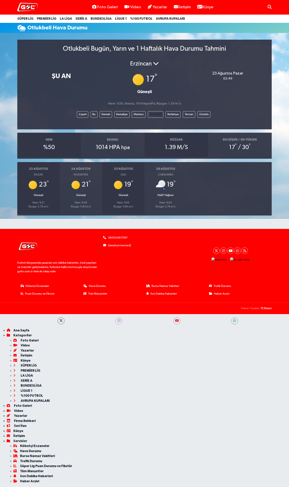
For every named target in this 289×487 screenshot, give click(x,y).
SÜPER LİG (25, 18)
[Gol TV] (27, 7)
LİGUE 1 (121, 18)
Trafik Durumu (222, 286)
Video (135, 7)
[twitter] (61, 320)
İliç (94, 114)
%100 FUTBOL (141, 18)
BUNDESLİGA (101, 18)
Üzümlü (204, 114)
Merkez (139, 114)
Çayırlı (83, 114)
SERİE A (81, 18)
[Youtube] (230, 250)
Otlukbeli (155, 114)
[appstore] (219, 259)
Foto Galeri (107, 7)
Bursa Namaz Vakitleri (165, 286)
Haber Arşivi (221, 293)
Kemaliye (122, 114)
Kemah (106, 114)
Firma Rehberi (24, 421)
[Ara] (270, 7)
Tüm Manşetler (97, 293)
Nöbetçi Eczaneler (37, 286)
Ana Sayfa (21, 330)
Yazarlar (160, 7)
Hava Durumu (97, 286)
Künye (207, 7)
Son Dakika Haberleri (163, 293)
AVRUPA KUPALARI (170, 18)
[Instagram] (223, 250)
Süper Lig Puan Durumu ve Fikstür (46, 466)
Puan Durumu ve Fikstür (40, 293)
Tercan (189, 114)
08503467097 (118, 237)
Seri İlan (20, 425)
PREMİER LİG (46, 18)
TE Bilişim (266, 308)
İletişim (184, 7)
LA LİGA (66, 18)
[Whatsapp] (237, 250)
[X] (216, 250)
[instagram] (118, 320)
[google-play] (239, 259)
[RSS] (244, 250)
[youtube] (176, 320)
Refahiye (173, 114)
